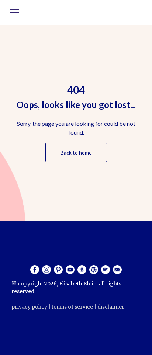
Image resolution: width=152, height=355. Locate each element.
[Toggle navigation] (15, 12)
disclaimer (110, 306)
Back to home (76, 152)
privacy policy (29, 306)
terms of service (72, 306)
